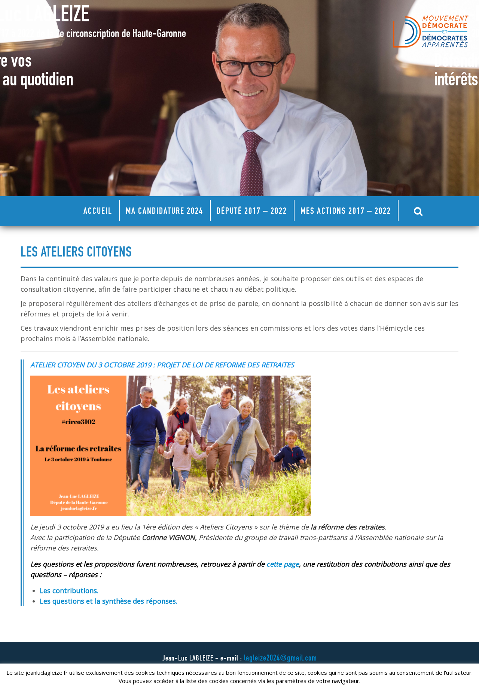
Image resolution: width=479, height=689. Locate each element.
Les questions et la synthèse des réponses (108, 601)
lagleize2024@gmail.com (280, 659)
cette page (282, 563)
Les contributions (68, 590)
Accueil (97, 211)
